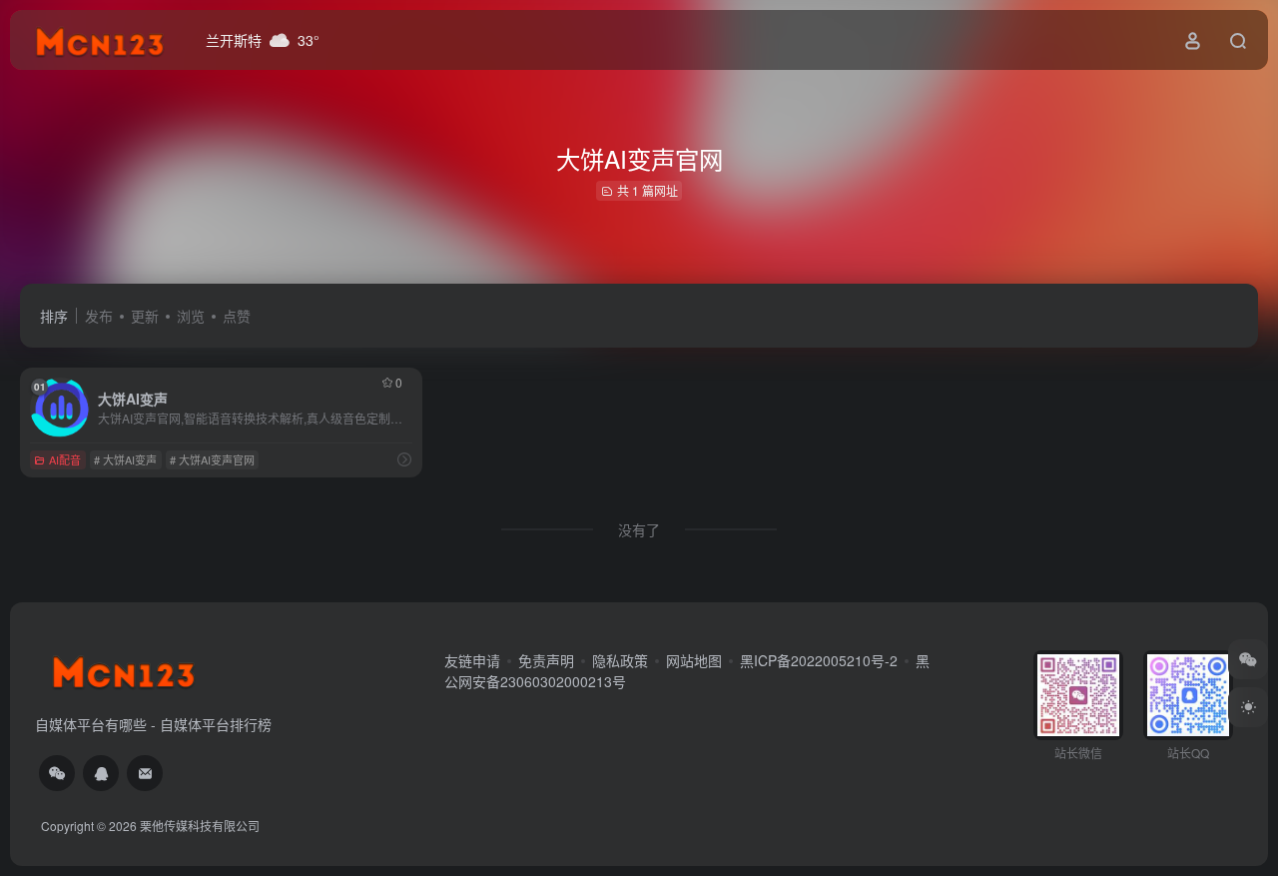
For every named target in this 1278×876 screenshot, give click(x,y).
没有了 (639, 529)
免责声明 (546, 660)
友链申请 (472, 660)
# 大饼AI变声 (125, 459)
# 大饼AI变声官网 (212, 459)
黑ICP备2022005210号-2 (819, 660)
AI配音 (65, 459)
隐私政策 (620, 660)
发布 (99, 316)
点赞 (237, 316)
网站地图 (694, 660)
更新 (145, 316)
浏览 (191, 316)
